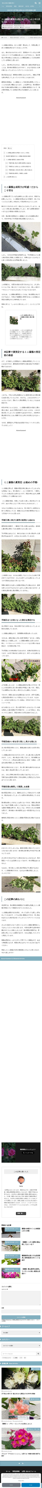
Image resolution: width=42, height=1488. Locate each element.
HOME (5, 37)
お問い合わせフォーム (29, 1471)
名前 (3, 1308)
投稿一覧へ (20, 1213)
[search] (38, 1354)
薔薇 (15, 6)
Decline (11, 1484)
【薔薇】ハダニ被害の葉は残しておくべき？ (31, 1243)
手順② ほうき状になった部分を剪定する (18, 166)
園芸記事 (21, 6)
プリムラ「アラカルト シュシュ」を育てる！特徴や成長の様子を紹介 (21, 1455)
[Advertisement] (21, 122)
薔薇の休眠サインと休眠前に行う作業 (31, 1230)
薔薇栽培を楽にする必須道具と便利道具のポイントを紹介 (31, 1258)
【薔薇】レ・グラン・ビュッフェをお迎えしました (17, 1423)
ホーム (8, 1471)
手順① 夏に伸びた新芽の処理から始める (18, 163)
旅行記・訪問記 (29, 6)
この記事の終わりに (10, 177)
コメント (5, 1289)
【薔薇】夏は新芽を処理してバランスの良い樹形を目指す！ (31, 1271)
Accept (30, 1484)
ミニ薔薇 (15, 1357)
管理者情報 (9, 6)
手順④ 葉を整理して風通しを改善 (16, 173)
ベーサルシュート (7, 1357)
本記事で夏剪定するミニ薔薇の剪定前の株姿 (17, 156)
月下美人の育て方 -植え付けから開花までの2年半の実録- (18, 1393)
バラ (21, 1357)
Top (3, 6)
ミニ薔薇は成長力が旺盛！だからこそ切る (16, 152)
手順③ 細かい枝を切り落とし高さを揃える (19, 170)
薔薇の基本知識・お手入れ (11, 27)
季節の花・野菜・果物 (34, 1429)
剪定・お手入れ (25, 27)
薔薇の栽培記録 (35, 1399)
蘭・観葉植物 (36, 1369)
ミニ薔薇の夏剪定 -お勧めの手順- (14, 159)
